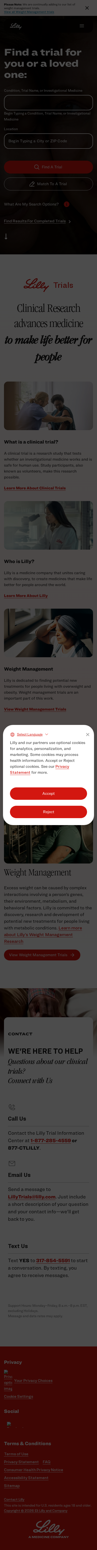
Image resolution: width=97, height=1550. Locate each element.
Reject (48, 811)
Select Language (30, 734)
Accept (48, 793)
